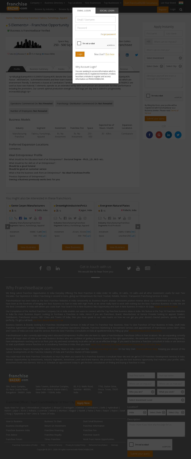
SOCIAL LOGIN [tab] (107, 10)
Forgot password (108, 34)
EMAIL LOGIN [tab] (84, 10)
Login (80, 54)
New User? (104, 54)
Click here (109, 54)
